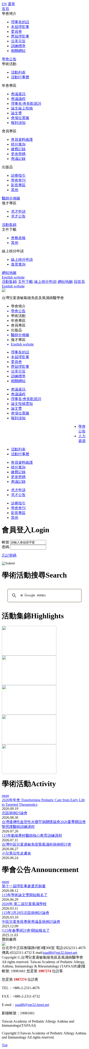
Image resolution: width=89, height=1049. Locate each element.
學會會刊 (18, 180)
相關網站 (18, 51)
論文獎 (16, 113)
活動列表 (18, 72)
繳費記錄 (18, 149)
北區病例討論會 (14, 813)
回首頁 (79, 282)
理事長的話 (20, 22)
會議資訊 (18, 94)
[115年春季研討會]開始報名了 (26, 930)
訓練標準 (18, 46)
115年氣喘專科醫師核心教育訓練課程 (32, 835)
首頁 (5, 9)
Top (5, 1045)
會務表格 (18, 238)
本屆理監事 (20, 27)
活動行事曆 (20, 77)
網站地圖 (9, 273)
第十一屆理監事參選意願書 (24, 886)
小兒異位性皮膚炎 (16, 853)
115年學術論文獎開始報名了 (24, 895)
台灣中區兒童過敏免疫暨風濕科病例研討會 (36, 844)
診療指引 (18, 175)
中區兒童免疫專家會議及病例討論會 (31, 922)
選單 (11, 4)
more (5, 796)
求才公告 (18, 216)
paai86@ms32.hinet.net (60, 952)
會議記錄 (18, 159)
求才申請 (18, 211)
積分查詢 (18, 144)
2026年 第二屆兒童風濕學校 (24, 904)
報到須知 (18, 123)
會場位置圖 (20, 118)
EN (4, 4)
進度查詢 (18, 264)
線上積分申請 (22, 259)
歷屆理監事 (20, 36)
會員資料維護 (22, 139)
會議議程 (18, 99)
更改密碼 (18, 154)
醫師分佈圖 (11, 198)
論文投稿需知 (22, 404)
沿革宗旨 (18, 41)
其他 (14, 190)
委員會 (16, 31)
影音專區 (18, 185)
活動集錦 (9, 225)
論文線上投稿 (22, 108)
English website (13, 277)
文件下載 (25, 282)
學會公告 (9, 59)
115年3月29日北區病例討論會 (25, 913)
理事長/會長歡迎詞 (26, 103)
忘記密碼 (9, 555)
